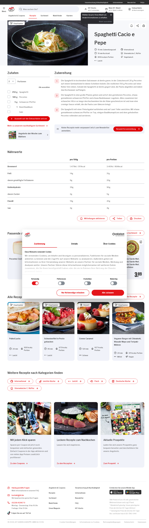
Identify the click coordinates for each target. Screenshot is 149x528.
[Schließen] (111, 14)
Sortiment (44, 15)
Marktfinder (57, 15)
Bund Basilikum (26, 107)
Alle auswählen (44, 87)
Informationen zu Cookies (89, 522)
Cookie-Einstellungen (67, 522)
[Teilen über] (137, 25)
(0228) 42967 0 (18, 502)
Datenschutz (129, 522)
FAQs (142, 2)
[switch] (61, 283)
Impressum (142, 522)
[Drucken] (143, 25)
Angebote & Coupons (16, 15)
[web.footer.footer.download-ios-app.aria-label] (116, 492)
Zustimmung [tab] (39, 243)
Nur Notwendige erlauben (72, 292)
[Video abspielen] (47, 43)
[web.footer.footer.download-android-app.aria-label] (133, 492)
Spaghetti (23, 92)
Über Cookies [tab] (109, 243)
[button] (28, 125)
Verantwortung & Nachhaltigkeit (96, 2)
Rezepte (33, 15)
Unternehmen (118, 2)
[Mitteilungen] (131, 25)
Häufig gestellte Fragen (21, 487)
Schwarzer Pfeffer (27, 102)
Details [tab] (74, 243)
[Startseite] (10, 9)
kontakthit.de (18, 495)
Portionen (21, 81)
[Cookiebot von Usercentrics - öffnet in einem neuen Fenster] (114, 234)
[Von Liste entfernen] (140, 241)
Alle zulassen (108, 292)
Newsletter (131, 2)
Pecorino (23, 97)
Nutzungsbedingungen (111, 522)
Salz (21, 111)
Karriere (70, 15)
